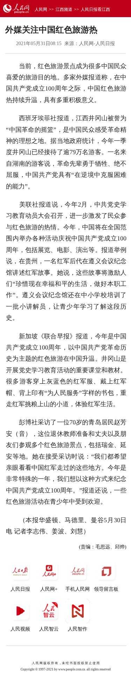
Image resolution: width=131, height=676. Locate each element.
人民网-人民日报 (97, 43)
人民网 (41, 9)
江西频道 (64, 9)
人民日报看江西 (95, 9)
